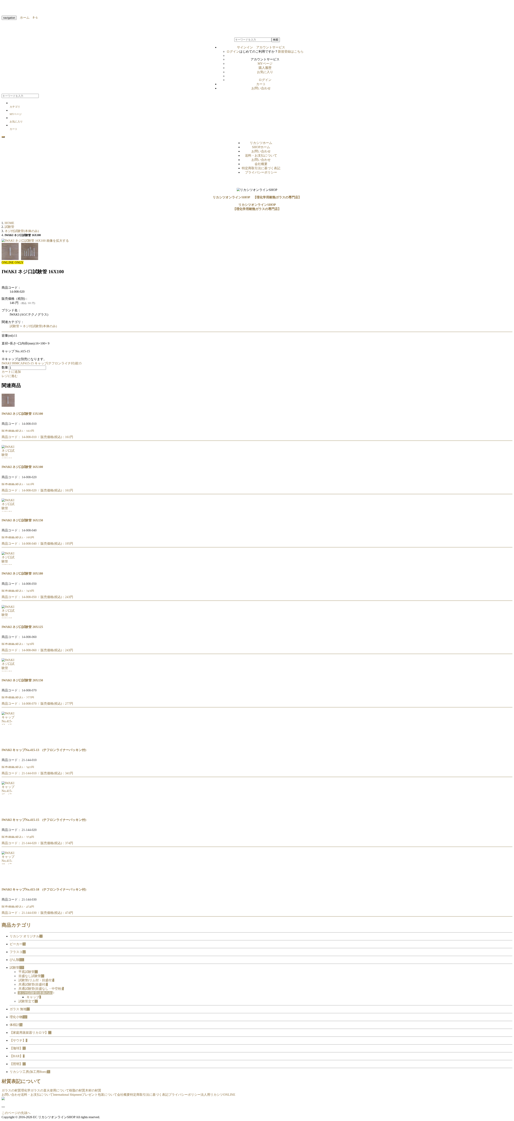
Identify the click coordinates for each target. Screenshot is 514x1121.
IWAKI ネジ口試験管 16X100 (22, 467)
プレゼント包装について (99, 1094)
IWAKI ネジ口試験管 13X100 (22, 413)
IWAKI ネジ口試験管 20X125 (22, 627)
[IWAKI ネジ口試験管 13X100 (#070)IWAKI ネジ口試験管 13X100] (8, 405)
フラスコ (18, 952)
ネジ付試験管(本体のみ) (40, 326)
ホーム (23, 17)
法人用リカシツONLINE (218, 1094)
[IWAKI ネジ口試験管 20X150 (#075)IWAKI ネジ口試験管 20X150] (8, 672)
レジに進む (10, 376)
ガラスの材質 (11, 1090)
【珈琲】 (18, 1048)
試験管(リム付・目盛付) (36, 980)
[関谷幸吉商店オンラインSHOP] (3, 1099)
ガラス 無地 (20, 1009)
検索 (275, 39)
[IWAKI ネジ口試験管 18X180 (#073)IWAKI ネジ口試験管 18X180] (8, 565)
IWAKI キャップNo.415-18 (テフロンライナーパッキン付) (44, 889)
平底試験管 (28, 971)
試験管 (14, 326)
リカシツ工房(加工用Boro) (30, 1071)
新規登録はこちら (291, 51)
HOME (9, 223)
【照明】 (18, 1064)
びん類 (17, 959)
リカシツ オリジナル (26, 936)
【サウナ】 (18, 1040)
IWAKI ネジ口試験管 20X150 (22, 680)
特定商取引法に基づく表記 (261, 168)
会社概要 (261, 164)
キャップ (34, 997)
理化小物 (18, 1017)
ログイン (232, 51)
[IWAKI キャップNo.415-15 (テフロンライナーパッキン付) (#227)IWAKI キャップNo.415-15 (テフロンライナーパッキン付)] (8, 811)
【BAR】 (17, 1056)
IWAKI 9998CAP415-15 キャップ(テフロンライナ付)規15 (42, 363)
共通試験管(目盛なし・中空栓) (41, 988)
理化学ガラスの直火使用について (45, 1090)
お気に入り (265, 72)
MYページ (265, 63)
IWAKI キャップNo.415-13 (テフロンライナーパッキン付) (44, 750)
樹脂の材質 (77, 1090)
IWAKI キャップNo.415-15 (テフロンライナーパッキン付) (44, 819)
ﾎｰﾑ (34, 17)
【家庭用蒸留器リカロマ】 (30, 1032)
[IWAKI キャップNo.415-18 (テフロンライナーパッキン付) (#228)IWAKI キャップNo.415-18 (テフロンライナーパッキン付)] (8, 881)
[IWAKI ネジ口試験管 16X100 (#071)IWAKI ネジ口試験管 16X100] (8, 459)
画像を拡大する (57, 240)
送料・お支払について (261, 155)
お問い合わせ (261, 88)
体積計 (16, 1024)
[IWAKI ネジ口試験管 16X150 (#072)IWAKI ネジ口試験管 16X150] (8, 512)
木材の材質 (93, 1090)
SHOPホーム (261, 147)
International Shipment (67, 1094)
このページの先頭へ (16, 1113)
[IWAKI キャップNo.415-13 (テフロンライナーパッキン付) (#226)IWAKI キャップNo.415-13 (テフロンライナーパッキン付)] (8, 742)
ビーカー (18, 944)
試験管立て (28, 1001)
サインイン (261, 47)
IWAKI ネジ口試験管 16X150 (22, 520)
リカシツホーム (261, 143)
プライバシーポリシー (261, 172)
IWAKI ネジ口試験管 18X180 (22, 573)
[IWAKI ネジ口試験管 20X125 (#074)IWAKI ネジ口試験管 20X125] (8, 619)
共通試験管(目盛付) (33, 984)
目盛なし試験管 (31, 976)
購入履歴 (265, 67)
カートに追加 (11, 371)
